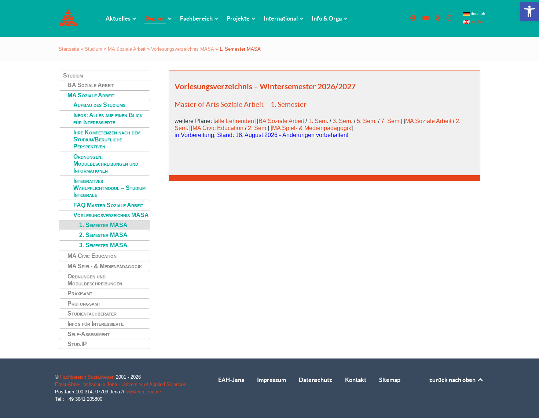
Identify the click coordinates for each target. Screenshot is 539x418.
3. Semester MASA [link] (103, 245)
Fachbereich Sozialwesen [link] (88, 377)
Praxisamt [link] (79, 293)
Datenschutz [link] (315, 379)
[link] (529, 11)
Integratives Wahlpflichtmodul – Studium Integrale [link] (109, 188)
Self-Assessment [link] (88, 334)
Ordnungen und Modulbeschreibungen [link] (94, 280)
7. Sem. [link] (391, 121)
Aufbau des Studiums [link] (99, 105)
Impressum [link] (271, 379)
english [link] (476, 21)
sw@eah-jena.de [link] (143, 391)
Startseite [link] (69, 49)
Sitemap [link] (389, 379)
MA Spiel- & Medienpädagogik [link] (104, 266)
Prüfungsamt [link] (83, 303)
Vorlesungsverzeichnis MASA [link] (182, 49)
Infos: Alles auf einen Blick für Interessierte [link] (108, 118)
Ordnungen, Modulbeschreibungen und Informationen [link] (105, 164)
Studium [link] (93, 49)
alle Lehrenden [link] (234, 121)
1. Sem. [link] (318, 121)
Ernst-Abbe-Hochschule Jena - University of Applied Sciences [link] (120, 384)
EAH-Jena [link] (231, 379)
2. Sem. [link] (258, 128)
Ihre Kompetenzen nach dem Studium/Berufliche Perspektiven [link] (106, 139)
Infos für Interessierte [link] (95, 324)
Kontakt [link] (355, 379)
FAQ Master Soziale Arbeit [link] (108, 205)
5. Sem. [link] (367, 121)
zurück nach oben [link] (453, 379)
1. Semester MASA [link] (103, 225)
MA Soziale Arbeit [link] (127, 49)
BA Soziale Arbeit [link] (90, 85)
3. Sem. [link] (342, 121)
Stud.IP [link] (77, 344)
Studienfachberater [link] (92, 313)
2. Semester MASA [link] (103, 235)
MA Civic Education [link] (92, 256)
